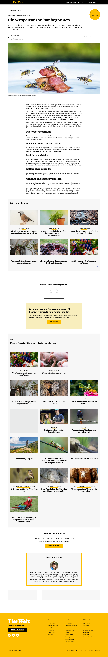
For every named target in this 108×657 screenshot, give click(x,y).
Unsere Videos (51, 630)
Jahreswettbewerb (69, 639)
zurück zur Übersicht (16, 10)
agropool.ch (86, 628)
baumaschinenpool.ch (88, 630)
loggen (40, 538)
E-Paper (78, 2)
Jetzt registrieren (54, 546)
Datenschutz (97, 650)
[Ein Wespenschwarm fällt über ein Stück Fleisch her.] (54, 69)
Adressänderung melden (71, 625)
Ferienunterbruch (69, 630)
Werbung (89, 2)
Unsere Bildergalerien (53, 628)
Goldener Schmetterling (53, 625)
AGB (85, 650)
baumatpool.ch (86, 632)
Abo (67, 2)
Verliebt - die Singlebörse (89, 637)
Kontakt (94, 2)
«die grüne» (86, 625)
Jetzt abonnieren (69, 623)
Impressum (91, 650)
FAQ (77, 650)
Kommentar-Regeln (70, 650)
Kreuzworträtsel (69, 634)
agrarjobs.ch (86, 634)
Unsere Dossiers (51, 632)
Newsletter (50, 634)
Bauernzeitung (86, 623)
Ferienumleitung (69, 628)
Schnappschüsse (51, 623)
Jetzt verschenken (69, 641)
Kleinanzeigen (72, 2)
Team (81, 650)
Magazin (83, 2)
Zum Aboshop (54, 322)
